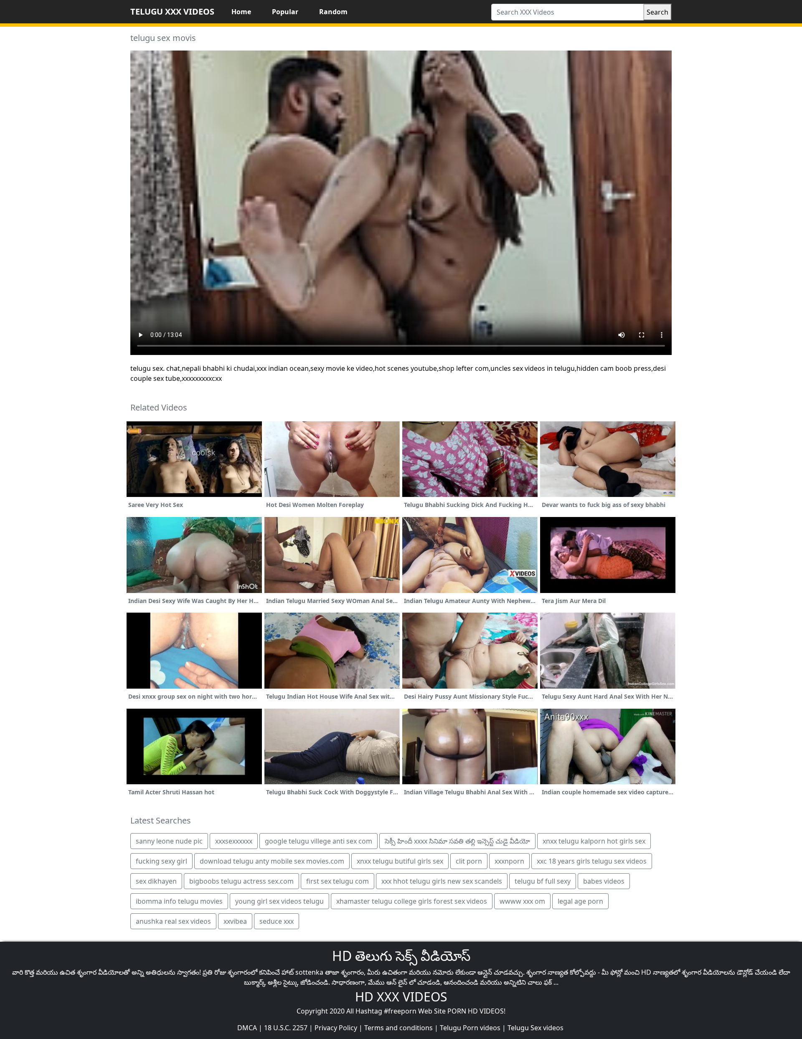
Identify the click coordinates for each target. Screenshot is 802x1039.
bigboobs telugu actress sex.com (241, 881)
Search (657, 12)
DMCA (247, 1027)
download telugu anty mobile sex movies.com (272, 861)
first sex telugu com (337, 881)
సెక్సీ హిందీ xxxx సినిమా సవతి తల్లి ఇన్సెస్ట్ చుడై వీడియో (457, 841)
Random (333, 11)
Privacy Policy (336, 1027)
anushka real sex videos (173, 921)
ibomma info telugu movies (179, 901)
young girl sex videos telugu (279, 901)
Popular (285, 11)
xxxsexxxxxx (233, 841)
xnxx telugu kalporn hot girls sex (594, 841)
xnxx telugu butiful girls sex (400, 861)
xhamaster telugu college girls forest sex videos (411, 901)
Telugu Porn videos (470, 1027)
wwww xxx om (522, 901)
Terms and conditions (398, 1027)
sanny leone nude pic (169, 841)
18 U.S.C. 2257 (285, 1027)
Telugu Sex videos (535, 1027)
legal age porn (580, 901)
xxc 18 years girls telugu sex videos (592, 861)
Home (241, 11)
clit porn (469, 861)
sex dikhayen (156, 881)
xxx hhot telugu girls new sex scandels (441, 881)
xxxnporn (509, 861)
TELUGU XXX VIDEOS (172, 11)
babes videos (603, 881)
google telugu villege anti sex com (318, 841)
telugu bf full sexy (543, 881)
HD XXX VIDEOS (401, 996)
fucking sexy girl (161, 861)
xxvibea (235, 921)
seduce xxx (276, 921)
